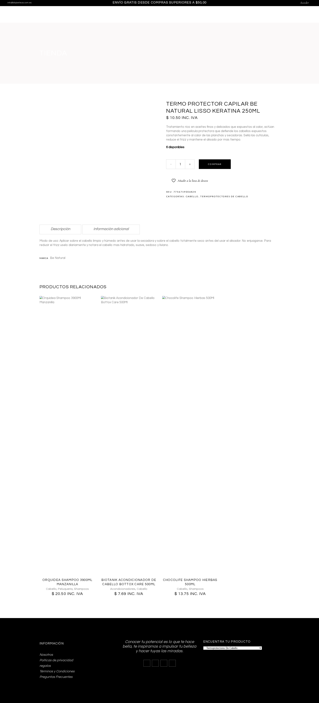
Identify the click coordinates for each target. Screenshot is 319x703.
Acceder (304, 3)
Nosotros (46, 654)
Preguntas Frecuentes (56, 677)
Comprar (215, 164)
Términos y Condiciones (57, 671)
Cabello (192, 196)
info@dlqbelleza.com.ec (19, 2)
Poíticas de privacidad (56, 660)
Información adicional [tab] (111, 229)
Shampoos (81, 588)
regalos (45, 666)
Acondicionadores (122, 588)
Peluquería (65, 588)
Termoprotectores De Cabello (224, 196)
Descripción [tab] (60, 229)
